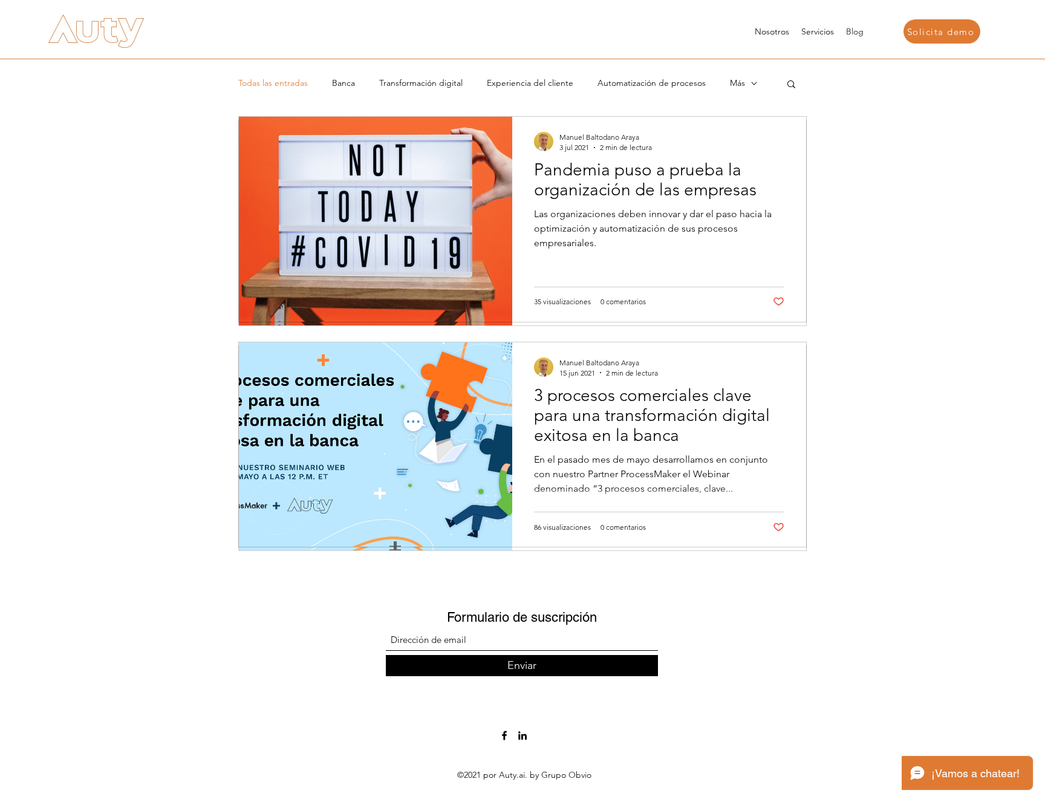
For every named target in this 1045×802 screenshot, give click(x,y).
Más (737, 82)
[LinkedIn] (522, 735)
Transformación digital (421, 82)
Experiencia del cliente (530, 82)
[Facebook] (504, 735)
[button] (941, 31)
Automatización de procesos (651, 82)
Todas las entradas (273, 82)
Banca (343, 82)
